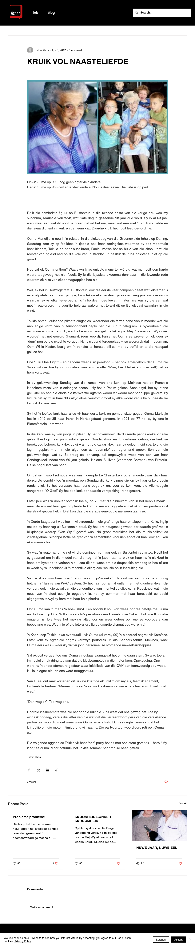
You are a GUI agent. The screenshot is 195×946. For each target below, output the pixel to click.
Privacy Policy (22, 941)
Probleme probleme (29, 817)
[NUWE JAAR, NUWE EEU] (159, 825)
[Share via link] (57, 770)
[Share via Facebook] (29, 770)
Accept (178, 939)
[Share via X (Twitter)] (38, 770)
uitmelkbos (34, 756)
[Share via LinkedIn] (47, 770)
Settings (161, 939)
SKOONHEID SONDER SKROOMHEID (93, 819)
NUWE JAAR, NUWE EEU (156, 848)
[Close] (190, 939)
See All (183, 803)
